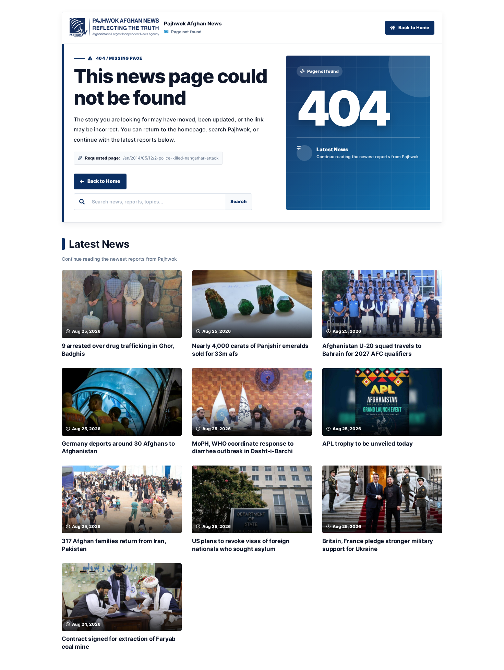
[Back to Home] (114, 27)
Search (238, 201)
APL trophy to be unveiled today (367, 443)
